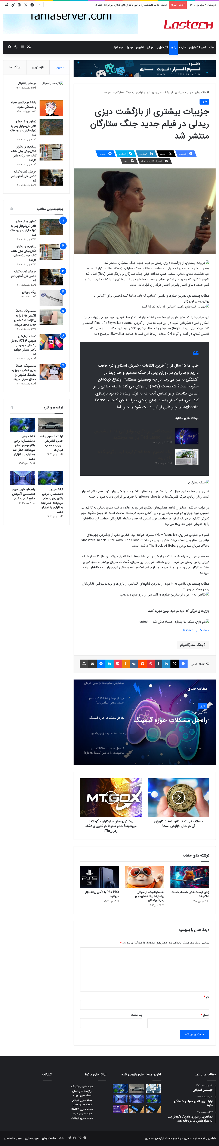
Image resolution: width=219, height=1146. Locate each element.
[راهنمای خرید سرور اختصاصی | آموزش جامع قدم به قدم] (22, 478)
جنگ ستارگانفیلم (191, 645)
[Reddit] (142, 664)
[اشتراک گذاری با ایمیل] (92, 664)
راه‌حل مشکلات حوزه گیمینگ (170, 720)
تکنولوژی (162, 47)
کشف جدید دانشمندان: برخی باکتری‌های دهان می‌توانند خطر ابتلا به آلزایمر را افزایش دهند (115, 5)
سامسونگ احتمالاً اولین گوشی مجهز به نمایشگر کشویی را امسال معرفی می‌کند (24, 372)
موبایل (129, 47)
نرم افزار (118, 47)
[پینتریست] (151, 664)
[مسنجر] (101, 664)
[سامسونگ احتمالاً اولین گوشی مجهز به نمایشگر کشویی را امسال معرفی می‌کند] (51, 372)
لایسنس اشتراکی (26, 83)
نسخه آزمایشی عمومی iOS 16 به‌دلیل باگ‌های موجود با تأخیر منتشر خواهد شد (23, 345)
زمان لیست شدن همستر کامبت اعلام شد (190, 894)
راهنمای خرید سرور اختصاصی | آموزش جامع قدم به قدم (23, 494)
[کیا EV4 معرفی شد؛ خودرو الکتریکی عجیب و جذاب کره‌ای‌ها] (50, 425)
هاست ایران (49, 1138)
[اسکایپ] (109, 664)
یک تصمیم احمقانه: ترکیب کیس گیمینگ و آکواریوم (135, 454)
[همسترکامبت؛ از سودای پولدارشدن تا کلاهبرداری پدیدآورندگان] (144, 877)
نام (206, 996)
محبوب (59, 67)
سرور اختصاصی (13, 1138)
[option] (145, 722)
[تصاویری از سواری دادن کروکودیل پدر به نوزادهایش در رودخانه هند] (51, 127)
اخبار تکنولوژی (197, 47)
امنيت (182, 47)
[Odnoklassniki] (126, 664)
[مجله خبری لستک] (189, 25)
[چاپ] (84, 664)
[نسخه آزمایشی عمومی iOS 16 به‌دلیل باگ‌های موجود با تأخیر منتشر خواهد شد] (51, 342)
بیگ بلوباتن (29, 292)
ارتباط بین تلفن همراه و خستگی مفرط (23, 104)
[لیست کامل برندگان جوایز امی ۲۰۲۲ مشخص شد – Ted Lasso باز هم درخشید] (186, 436)
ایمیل (205, 1015)
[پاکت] (118, 664)
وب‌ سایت (136, 1015)
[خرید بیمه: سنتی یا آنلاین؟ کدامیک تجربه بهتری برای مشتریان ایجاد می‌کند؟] (153, 1088)
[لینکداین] (166, 664)
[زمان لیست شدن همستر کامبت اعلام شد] (189, 877)
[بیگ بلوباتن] (51, 298)
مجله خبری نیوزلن (82, 1100)
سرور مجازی (182, 1138)
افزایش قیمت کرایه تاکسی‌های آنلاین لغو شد (23, 176)
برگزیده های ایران (82, 1091)
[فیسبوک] (183, 664)
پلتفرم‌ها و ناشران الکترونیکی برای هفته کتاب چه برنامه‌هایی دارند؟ (23, 153)
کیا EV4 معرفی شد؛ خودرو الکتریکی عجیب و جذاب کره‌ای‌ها (51, 443)
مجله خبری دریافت (82, 1118)
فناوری (140, 47)
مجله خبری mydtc (82, 1109)
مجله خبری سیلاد (82, 1113)
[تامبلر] (158, 664)
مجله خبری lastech (196, 630)
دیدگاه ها (15, 67)
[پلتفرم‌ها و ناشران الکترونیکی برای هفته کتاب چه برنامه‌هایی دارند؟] (51, 152)
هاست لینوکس (163, 1138)
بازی (173, 47)
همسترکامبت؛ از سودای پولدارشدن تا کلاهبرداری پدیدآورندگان (149, 896)
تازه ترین (38, 67)
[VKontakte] (134, 664)
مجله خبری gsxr (82, 1104)
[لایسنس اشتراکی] (51, 89)
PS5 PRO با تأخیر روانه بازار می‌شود (102, 894)
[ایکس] (174, 664)
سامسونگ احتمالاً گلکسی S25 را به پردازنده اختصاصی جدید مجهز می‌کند (25, 318)
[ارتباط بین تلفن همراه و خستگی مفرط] (51, 108)
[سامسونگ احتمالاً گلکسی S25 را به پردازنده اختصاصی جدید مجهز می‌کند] (51, 317)
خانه (211, 47)
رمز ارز (150, 47)
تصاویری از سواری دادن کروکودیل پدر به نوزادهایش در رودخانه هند (23, 128)
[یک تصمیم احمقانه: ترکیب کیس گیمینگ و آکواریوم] (186, 457)
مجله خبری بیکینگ (82, 1086)
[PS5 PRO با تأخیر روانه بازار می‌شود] (99, 877)
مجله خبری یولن (82, 1095)
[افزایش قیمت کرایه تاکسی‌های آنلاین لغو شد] (51, 178)
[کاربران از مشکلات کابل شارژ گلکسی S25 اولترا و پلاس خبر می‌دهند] (153, 1109)
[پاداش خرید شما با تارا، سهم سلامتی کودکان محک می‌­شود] (120, 1109)
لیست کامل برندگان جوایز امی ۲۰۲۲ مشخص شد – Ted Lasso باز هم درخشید (133, 434)
